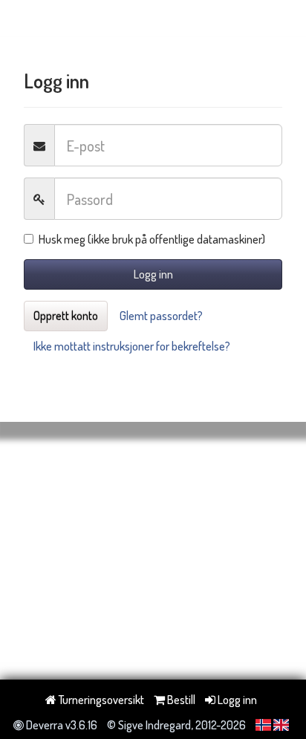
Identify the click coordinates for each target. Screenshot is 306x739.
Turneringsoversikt (100, 699)
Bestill (180, 699)
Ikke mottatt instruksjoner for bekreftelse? (131, 346)
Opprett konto (65, 315)
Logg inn (153, 274)
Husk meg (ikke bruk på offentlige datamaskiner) (152, 239)
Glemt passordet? (161, 315)
